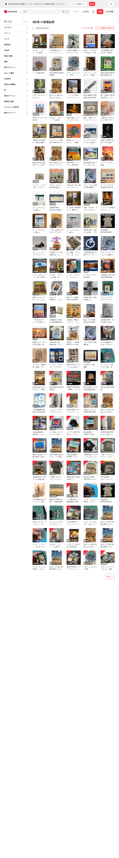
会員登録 (85, 11)
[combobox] (44, 12)
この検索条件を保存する (106, 28)
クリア (25, 21)
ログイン (76, 11)
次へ (109, 576)
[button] (29, 11)
